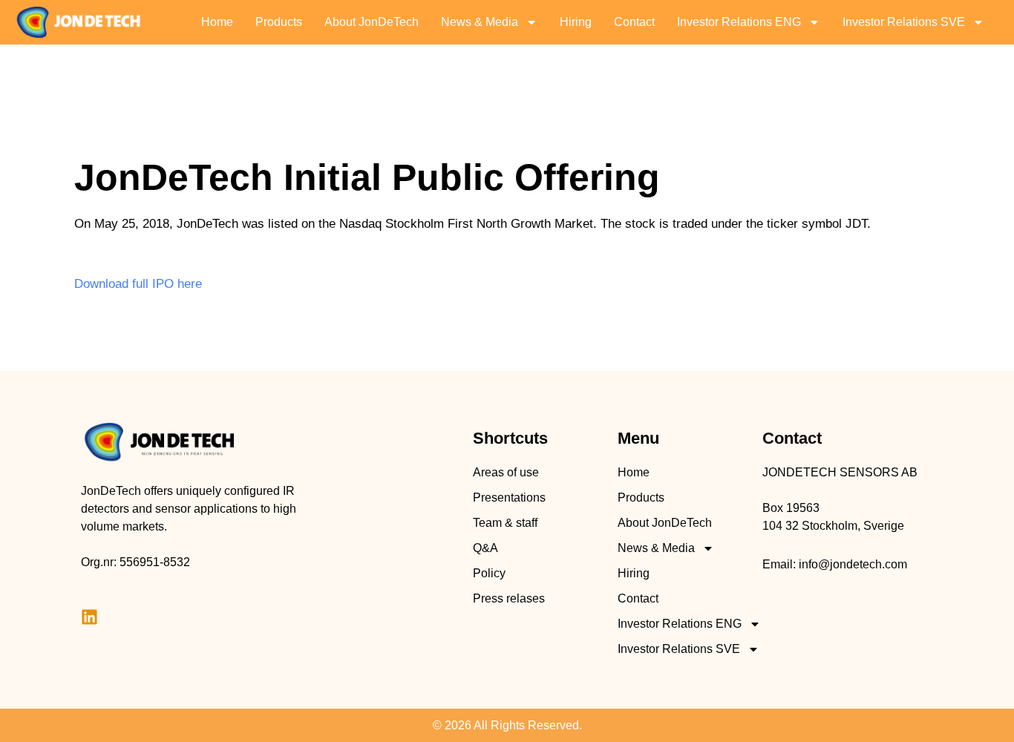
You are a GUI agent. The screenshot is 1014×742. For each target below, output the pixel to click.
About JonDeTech (371, 22)
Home (217, 22)
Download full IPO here (138, 284)
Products (278, 22)
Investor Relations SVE (904, 22)
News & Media (479, 22)
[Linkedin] (89, 617)
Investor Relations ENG (739, 22)
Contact (634, 22)
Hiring (576, 22)
